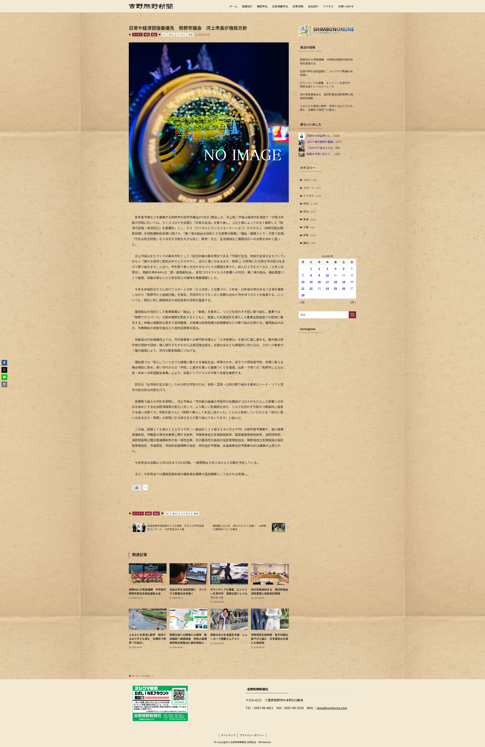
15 (311, 281)
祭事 (309, 235)
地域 (147, 34)
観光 (309, 243)
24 (327, 288)
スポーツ (312, 188)
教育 (309, 219)
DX (164, 34)
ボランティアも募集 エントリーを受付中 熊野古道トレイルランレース (326, 84)
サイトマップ (228, 735)
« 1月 (302, 302)
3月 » (353, 302)
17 (327, 281)
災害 (308, 227)
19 (343, 281)
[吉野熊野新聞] (151, 6)
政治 (154, 34)
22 (311, 288)
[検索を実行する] (352, 314)
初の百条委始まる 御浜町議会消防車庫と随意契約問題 (326, 96)
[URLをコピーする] (4, 384)
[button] (4, 363)
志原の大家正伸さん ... (320, 135)
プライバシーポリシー (251, 735)
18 (335, 281)
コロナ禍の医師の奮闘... (321, 141)
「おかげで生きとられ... (321, 147)
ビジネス (137, 34)
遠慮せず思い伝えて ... (321, 153)
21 (302, 288)
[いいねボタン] (136, 487)
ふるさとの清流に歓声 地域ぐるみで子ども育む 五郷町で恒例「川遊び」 (326, 108)
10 (327, 275)
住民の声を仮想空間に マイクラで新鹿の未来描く (326, 73)
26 (343, 288)
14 (302, 281)
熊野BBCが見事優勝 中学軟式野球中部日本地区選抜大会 (326, 61)
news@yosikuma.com (332, 708)
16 (319, 281)
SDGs (171, 34)
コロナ (310, 180)
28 (302, 295)
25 (335, 288)
